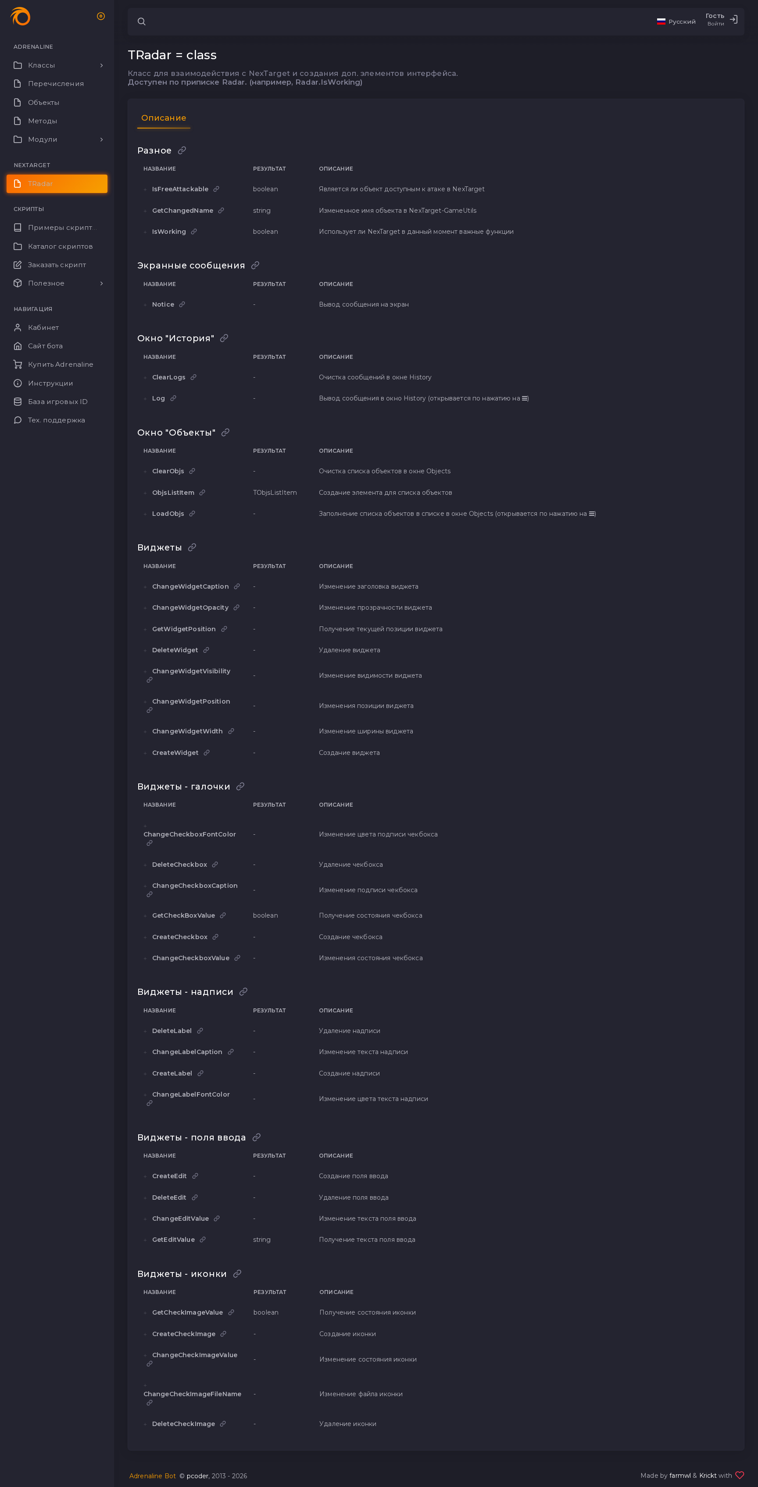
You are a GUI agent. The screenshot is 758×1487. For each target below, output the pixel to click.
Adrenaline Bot (152, 1476)
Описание (163, 118)
